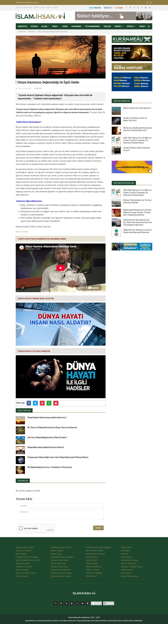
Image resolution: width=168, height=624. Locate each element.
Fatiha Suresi (127, 570)
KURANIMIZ (76, 26)
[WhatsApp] (142, 7)
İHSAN (65, 26)
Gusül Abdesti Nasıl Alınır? (28, 560)
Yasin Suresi (126, 547)
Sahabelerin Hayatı (129, 560)
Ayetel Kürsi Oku (58, 563)
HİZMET (118, 26)
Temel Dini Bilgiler (94, 573)
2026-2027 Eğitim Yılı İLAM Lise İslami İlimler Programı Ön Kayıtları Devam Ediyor (137, 140)
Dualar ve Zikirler (24, 550)
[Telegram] (149, 7)
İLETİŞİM (54, 7)
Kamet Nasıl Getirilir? (95, 554)
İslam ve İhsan (22, 231)
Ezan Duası (126, 573)
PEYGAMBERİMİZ (92, 26)
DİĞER (142, 26)
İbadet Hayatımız (94, 566)
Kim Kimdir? (91, 576)
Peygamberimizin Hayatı (62, 557)
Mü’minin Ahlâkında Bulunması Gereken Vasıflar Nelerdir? (137, 129)
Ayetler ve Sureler (24, 566)
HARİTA (36, 7)
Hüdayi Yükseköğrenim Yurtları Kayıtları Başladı (137, 201)
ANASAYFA (22, 26)
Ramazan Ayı (92, 557)
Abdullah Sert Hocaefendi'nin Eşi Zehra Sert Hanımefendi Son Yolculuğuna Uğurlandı (137, 222)
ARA (48, 7)
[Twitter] (131, 7)
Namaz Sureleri (23, 563)
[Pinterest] (146, 7)
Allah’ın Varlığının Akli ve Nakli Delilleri (135, 119)
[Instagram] (134, 7)
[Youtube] (138, 7)
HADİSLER (32, 31)
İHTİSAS (34, 26)
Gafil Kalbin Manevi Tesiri (27, 2)
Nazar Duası (56, 554)
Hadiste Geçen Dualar (61, 576)
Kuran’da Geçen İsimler (61, 547)
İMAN (54, 26)
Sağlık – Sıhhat (92, 570)
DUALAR (107, 26)
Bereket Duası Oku (59, 566)
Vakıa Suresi (126, 557)
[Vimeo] (82, 603)
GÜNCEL (130, 26)
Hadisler (125, 554)
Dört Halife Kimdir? (95, 550)
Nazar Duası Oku (129, 563)
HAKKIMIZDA (27, 7)
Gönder (98, 528)
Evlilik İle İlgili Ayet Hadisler (98, 547)
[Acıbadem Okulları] (132, 247)
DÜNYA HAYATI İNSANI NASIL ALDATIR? (36, 298)
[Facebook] (127, 7)
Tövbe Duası (21, 576)
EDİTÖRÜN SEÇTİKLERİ (124, 183)
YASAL (42, 7)
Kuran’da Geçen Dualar (61, 573)
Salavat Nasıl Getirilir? (61, 570)
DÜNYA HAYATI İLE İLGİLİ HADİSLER (34, 351)
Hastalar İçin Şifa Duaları (27, 557)
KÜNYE (18, 7)
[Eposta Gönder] (55, 403)
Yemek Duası (92, 563)
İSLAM (44, 26)
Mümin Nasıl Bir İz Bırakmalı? (137, 108)
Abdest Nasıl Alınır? (60, 560)
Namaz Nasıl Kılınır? (25, 547)
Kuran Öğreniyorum (130, 576)
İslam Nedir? (21, 554)
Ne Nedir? (125, 550)
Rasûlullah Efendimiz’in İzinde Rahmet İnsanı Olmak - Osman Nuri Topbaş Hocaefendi (137, 212)
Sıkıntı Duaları (57, 550)
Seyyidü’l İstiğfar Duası (131, 566)
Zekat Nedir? (92, 560)
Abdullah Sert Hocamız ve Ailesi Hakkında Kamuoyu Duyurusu (137, 231)
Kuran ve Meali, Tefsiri (26, 573)
